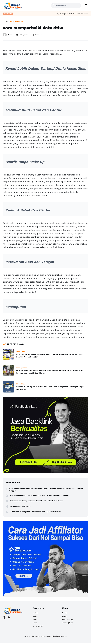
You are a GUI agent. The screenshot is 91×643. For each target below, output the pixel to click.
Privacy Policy (67, 619)
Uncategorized (16, 21)
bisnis (35, 623)
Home (5, 21)
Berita (35, 619)
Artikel (35, 616)
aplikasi (35, 613)
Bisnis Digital (38, 626)
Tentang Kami (67, 623)
